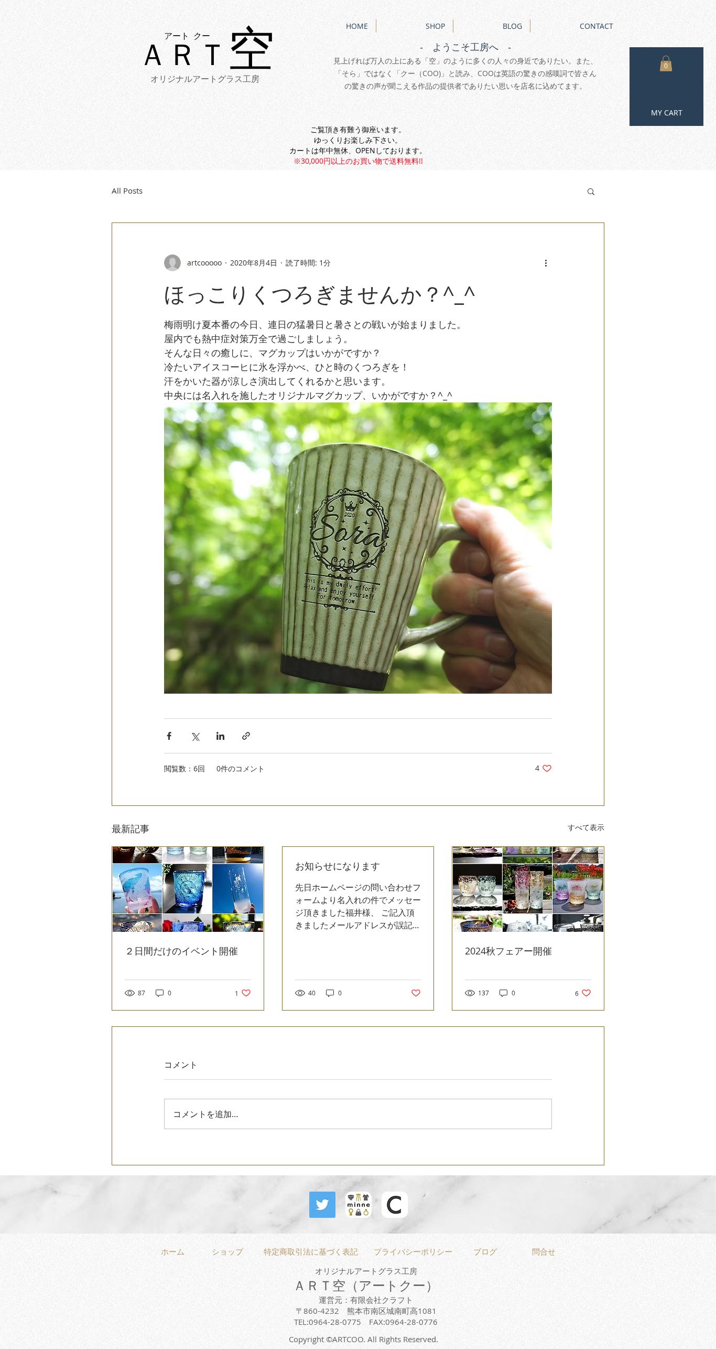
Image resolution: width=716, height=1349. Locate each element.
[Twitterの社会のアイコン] (322, 1205)
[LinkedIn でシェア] (220, 736)
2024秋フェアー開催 (508, 950)
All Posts (127, 190)
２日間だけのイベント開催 (181, 950)
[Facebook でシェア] (169, 736)
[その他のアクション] (545, 263)
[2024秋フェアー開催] (528, 889)
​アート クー (187, 35)
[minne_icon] (358, 1205)
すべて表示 (586, 827)
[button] (665, 63)
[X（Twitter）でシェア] (195, 736)
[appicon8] (395, 1205)
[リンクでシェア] (246, 736)
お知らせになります (337, 865)
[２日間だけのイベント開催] (188, 889)
